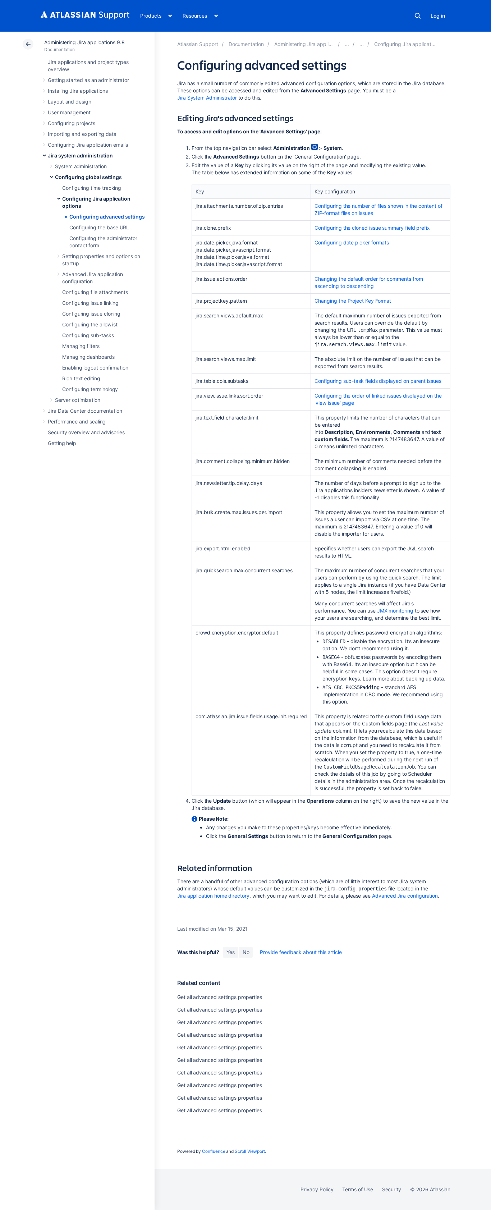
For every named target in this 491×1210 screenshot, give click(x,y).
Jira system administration (80, 155)
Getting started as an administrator (88, 80)
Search (417, 16)
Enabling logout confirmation (95, 368)
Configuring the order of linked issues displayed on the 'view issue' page (378, 399)
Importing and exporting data (82, 134)
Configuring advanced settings (107, 217)
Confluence (213, 1151)
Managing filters (81, 346)
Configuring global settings (88, 177)
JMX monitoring (395, 611)
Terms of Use (357, 1189)
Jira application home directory (213, 896)
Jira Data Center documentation (85, 411)
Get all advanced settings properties (219, 997)
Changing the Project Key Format (353, 301)
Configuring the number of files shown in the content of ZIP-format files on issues (378, 209)
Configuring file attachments (95, 292)
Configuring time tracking (91, 188)
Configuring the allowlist (90, 324)
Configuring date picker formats (352, 242)
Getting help (62, 443)
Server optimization (77, 400)
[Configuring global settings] (361, 44)
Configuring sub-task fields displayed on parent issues (378, 381)
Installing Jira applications (78, 91)
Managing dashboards (88, 357)
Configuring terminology (90, 389)
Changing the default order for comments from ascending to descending (369, 282)
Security (391, 1189)
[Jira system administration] (347, 44)
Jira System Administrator (207, 98)
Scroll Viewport (250, 1151)
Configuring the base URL (99, 227)
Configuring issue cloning (91, 314)
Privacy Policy (316, 1189)
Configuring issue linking (90, 303)
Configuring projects (71, 123)
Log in (438, 16)
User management (69, 112)
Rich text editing (81, 378)
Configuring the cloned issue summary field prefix (372, 228)
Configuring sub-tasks (88, 335)
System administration (81, 166)
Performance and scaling (77, 421)
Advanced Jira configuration (405, 896)
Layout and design (69, 101)
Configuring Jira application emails (88, 145)
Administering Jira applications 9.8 (84, 42)
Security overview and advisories (86, 432)
